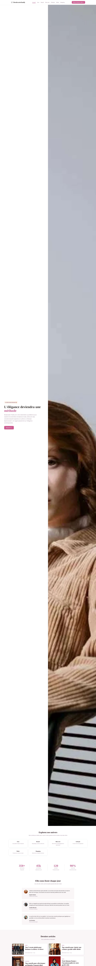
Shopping (62, 2)
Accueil (34, 2)
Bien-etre (47, 2)
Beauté (42, 2)
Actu (38, 2)
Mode (57, 2)
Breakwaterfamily (18, 2)
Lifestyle (53, 2)
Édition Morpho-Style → (78, 2)
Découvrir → (9, 427)
